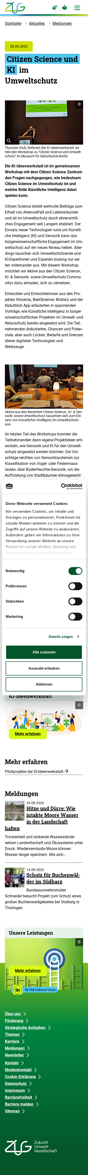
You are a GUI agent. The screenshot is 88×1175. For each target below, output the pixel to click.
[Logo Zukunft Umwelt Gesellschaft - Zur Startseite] (15, 8)
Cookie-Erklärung (20, 1076)
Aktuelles (37, 23)
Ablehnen (44, 684)
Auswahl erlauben (44, 668)
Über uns (13, 1014)
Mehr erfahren (31, 735)
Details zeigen (61, 637)
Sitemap (12, 1111)
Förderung (14, 1020)
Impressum (15, 1090)
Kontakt (12, 1063)
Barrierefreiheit (18, 1097)
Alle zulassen (44, 652)
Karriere (12, 1041)
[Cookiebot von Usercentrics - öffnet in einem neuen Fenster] (62, 486)
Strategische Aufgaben (25, 1027)
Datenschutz (16, 1083)
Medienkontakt (18, 1069)
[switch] (75, 586)
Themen (12, 1034)
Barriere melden (19, 1104)
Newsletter (14, 1055)
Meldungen (62, 23)
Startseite (13, 23)
